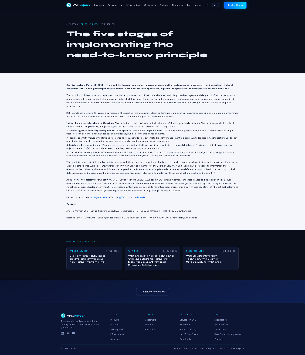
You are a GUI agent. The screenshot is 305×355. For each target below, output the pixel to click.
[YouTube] (73, 333)
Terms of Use (220, 329)
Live (189, 5)
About (198, 5)
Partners (164, 5)
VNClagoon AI (117, 329)
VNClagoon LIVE (188, 319)
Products (99, 5)
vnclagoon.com (99, 197)
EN (215, 5)
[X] (67, 333)
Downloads (185, 339)
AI (121, 5)
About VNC (150, 329)
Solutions (115, 339)
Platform (112, 5)
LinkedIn (141, 197)
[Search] (206, 5)
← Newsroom (72, 24)
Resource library (188, 329)
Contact (218, 339)
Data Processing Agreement (228, 334)
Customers (150, 5)
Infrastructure (133, 5)
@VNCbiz (124, 197)
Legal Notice (220, 319)
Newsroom (177, 5)
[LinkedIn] (62, 333)
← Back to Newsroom (152, 291)
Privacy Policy (221, 324)
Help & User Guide (189, 334)
